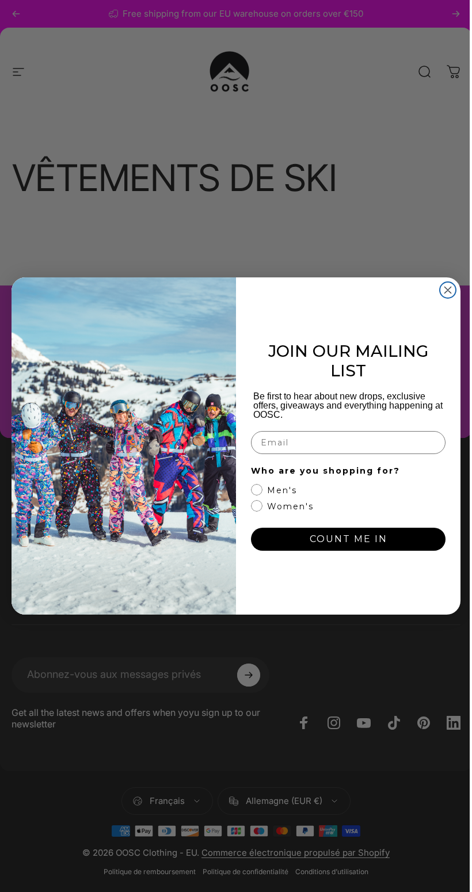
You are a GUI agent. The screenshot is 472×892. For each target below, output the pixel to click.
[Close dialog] (448, 290)
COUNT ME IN (348, 538)
